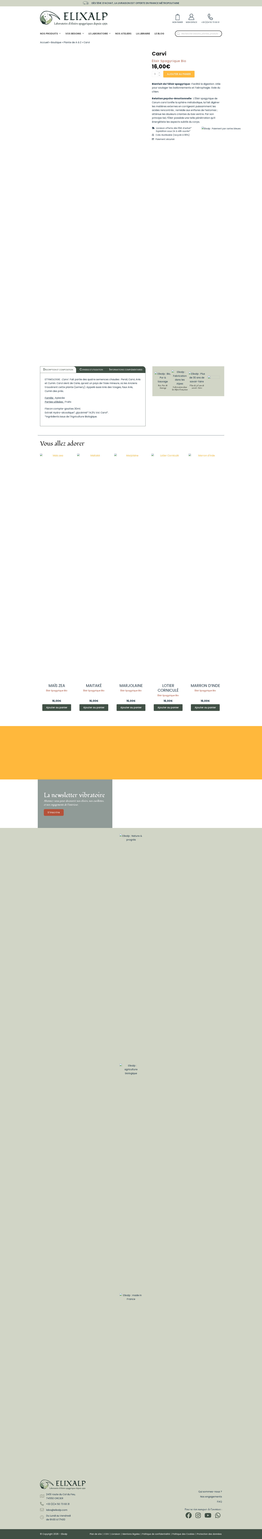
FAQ (219, 1501)
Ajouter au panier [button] (56, 707)
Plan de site (96, 1534)
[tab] (58, 369)
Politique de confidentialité (156, 1534)
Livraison (115, 1534)
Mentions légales (131, 1534)
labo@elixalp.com (56, 1510)
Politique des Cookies (183, 1534)
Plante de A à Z (72, 42)
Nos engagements (211, 1496)
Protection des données (209, 1534)
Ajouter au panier (179, 74)
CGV (106, 1534)
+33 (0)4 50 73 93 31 (58, 1504)
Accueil (44, 42)
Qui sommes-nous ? (210, 1491)
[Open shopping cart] (177, 18)
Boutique (56, 42)
